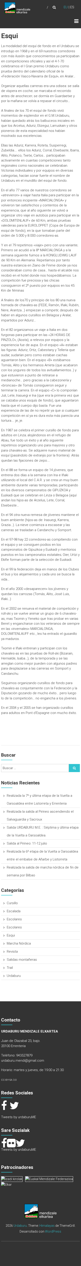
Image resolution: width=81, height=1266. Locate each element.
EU (66, 7)
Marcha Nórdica (19, 943)
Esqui (11, 935)
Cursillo (12, 903)
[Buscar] (74, 768)
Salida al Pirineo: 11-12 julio (27, 843)
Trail (10, 968)
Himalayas (47, 1225)
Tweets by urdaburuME (18, 1117)
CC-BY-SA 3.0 (8, 1079)
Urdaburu (14, 976)
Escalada (13, 911)
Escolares (14, 919)
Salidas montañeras (22, 960)
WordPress (53, 1231)
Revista (12, 952)
